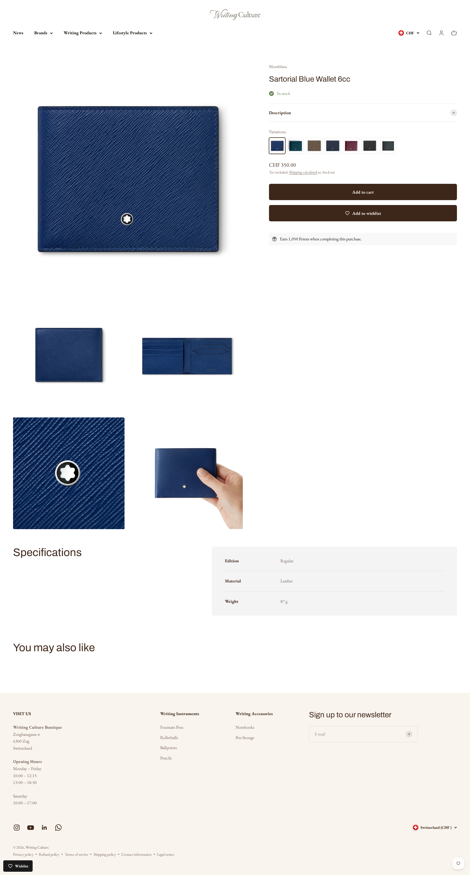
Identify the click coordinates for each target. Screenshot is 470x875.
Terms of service (76, 854)
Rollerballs (169, 737)
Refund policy (49, 854)
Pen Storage (245, 737)
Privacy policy (23, 854)
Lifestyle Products (130, 33)
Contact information (136, 854)
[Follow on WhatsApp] (58, 827)
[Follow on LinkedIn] (44, 827)
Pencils (166, 758)
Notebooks (245, 727)
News (18, 33)
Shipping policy (105, 854)
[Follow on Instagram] (16, 827)
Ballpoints (168, 747)
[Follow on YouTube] (30, 827)
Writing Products (80, 33)
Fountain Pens (171, 727)
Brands (40, 33)
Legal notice (165, 854)
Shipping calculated (303, 172)
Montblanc (278, 66)
